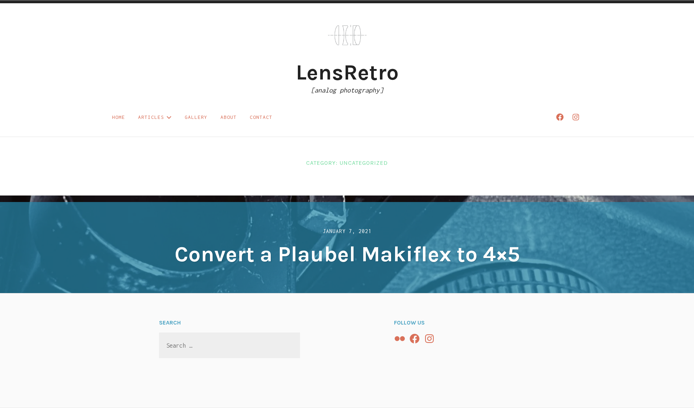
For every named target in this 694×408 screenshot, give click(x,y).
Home (118, 117)
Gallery (196, 117)
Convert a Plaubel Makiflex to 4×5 (347, 254)
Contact (261, 117)
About (228, 117)
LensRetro (347, 72)
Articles (151, 117)
